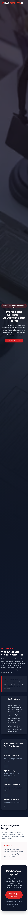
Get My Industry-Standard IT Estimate (14, 895)
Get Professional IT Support (14, 340)
